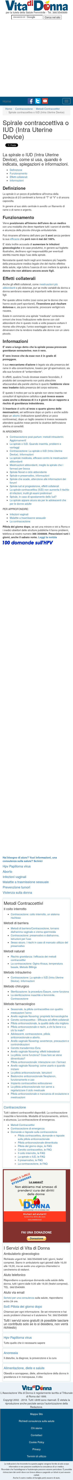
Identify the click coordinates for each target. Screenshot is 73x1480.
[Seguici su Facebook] (31, 100)
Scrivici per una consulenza (19, 1297)
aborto (16, 415)
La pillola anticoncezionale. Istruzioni (31, 1072)
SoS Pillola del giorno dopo (23, 1306)
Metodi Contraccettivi (48, 108)
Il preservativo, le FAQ (30, 1160)
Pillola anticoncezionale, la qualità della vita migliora (40, 1023)
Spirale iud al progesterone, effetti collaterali (34, 486)
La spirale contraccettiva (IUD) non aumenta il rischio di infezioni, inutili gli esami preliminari (39, 491)
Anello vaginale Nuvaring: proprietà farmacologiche (39, 1016)
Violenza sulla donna (17, 892)
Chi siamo (36, 1428)
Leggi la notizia (47, 537)
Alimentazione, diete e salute (24, 1367)
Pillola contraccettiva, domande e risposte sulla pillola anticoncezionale (41, 1137)
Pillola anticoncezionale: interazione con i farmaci (38, 1062)
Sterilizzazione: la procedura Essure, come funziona (40, 991)
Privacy (36, 1449)
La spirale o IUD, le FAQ (31, 1156)
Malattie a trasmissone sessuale (28, 518)
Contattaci (36, 1435)
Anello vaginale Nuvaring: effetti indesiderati (35, 1051)
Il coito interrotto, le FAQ (31, 1153)
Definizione (16, 170)
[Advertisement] (36, 58)
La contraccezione (20, 521)
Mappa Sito (36, 1414)
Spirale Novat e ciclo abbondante (28, 472)
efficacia (14, 239)
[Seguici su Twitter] (38, 100)
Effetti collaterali (18, 177)
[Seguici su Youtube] (45, 100)
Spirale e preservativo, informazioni (29, 475)
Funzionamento (18, 173)
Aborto (7, 871)
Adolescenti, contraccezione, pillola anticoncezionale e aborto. (30, 1035)
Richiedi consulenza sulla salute (36, 1421)
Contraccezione (24, 108)
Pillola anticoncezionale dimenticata (38, 1142)
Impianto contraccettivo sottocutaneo (31, 1083)
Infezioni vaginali (19, 514)
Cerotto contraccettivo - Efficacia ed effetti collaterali (40, 1019)
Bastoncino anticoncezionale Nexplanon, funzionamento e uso (33, 1077)
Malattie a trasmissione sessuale (26, 881)
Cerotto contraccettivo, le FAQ (35, 1149)
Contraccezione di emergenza (27, 1128)
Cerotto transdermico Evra (25, 1048)
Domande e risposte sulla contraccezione (34, 1132)
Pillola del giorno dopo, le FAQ (35, 1146)
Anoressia (11, 1352)
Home (7, 101)
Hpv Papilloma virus (17, 866)
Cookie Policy (36, 1442)
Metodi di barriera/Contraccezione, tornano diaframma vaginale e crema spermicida (35, 930)
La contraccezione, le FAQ (32, 1163)
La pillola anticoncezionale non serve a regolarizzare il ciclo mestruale (32, 1088)
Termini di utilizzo (36, 1456)
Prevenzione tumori (16, 887)
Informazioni (17, 180)
